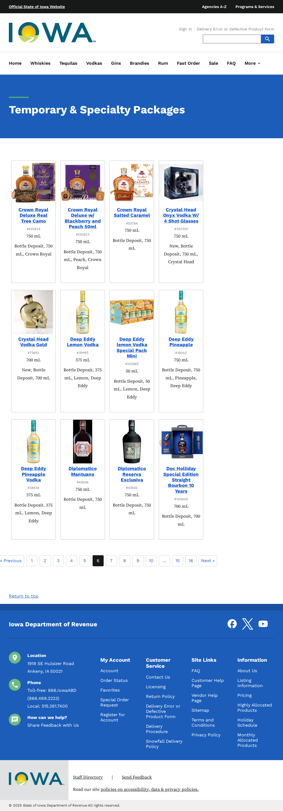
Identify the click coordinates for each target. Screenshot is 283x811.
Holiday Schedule (247, 722)
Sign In (185, 29)
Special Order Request (114, 702)
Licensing (156, 686)
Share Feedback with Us (53, 725)
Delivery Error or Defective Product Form (235, 29)
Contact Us (158, 677)
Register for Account (112, 717)
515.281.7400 (55, 706)
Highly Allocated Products (254, 707)
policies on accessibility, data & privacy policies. (150, 789)
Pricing (244, 695)
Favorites (110, 690)
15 (177, 560)
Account (109, 670)
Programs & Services (254, 6)
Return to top (23, 596)
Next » (208, 560)
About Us (247, 670)
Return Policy (160, 696)
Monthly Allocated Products (247, 740)
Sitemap (200, 710)
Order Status (114, 680)
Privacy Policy (206, 734)
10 (151, 560)
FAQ (196, 670)
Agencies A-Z (214, 6)
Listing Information (250, 683)
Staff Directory (88, 777)
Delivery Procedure (157, 729)
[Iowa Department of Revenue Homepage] (52, 33)
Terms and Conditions (203, 722)
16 (191, 560)
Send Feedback (137, 777)
